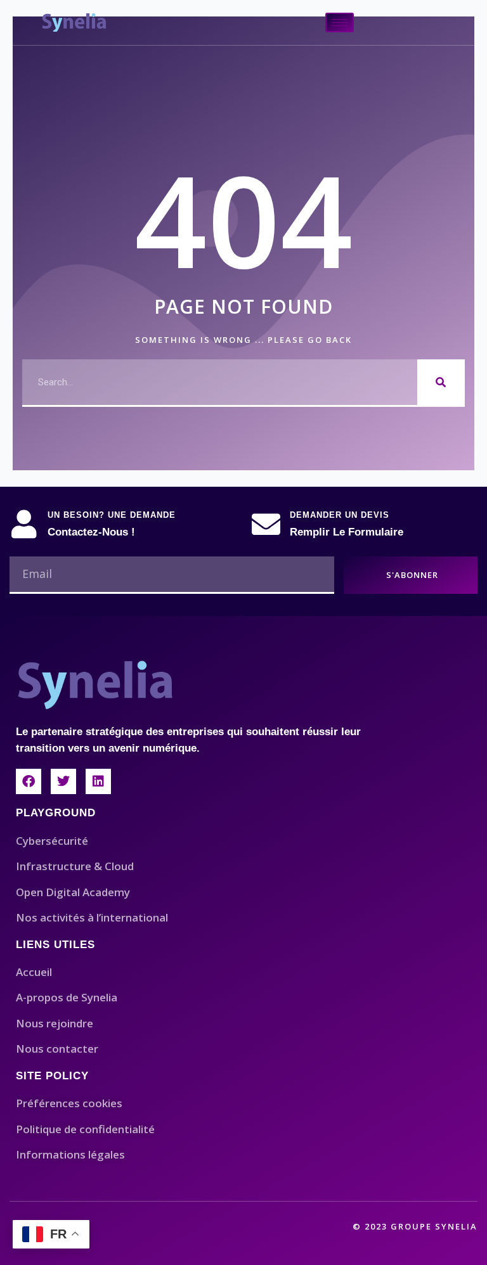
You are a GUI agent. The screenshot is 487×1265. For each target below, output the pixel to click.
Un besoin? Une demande (112, 515)
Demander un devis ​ (341, 515)
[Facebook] (28, 781)
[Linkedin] (98, 781)
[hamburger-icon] (339, 22)
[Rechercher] (441, 382)
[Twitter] (63, 781)
